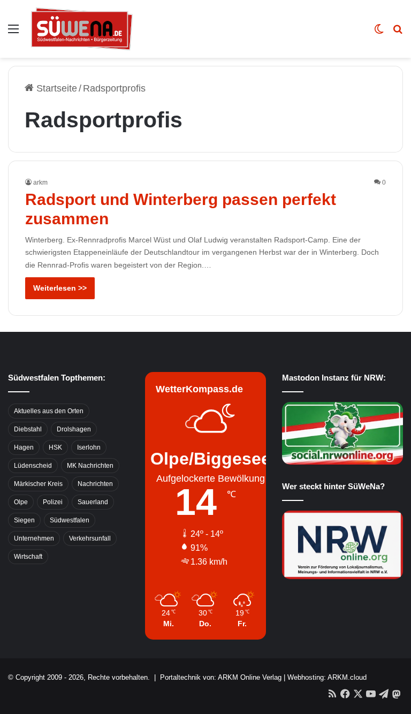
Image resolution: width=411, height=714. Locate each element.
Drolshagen (74, 429)
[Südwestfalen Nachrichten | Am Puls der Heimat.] (82, 28)
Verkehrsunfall (90, 538)
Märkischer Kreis (38, 484)
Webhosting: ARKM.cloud (327, 677)
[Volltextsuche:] (397, 33)
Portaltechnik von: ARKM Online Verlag (220, 677)
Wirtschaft (28, 556)
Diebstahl (28, 429)
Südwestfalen (69, 520)
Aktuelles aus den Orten (48, 411)
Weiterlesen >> (60, 288)
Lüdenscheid (33, 465)
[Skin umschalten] (379, 33)
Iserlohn (89, 447)
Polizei (53, 502)
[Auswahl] (13, 33)
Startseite (55, 88)
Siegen (24, 520)
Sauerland (93, 502)
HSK (55, 447)
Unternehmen (34, 538)
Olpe (21, 502)
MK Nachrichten (90, 465)
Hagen (24, 447)
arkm (40, 182)
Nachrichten (95, 484)
